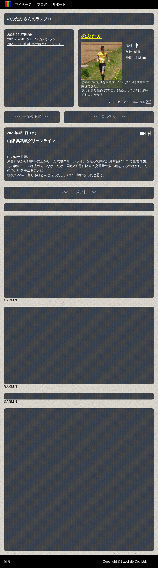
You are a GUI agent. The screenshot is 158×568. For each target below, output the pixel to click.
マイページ (23, 4)
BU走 (19, 35)
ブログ (42, 4)
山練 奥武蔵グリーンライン (35, 44)
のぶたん (91, 36)
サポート (59, 4)
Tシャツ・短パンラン (31, 39)
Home (8, 4)
